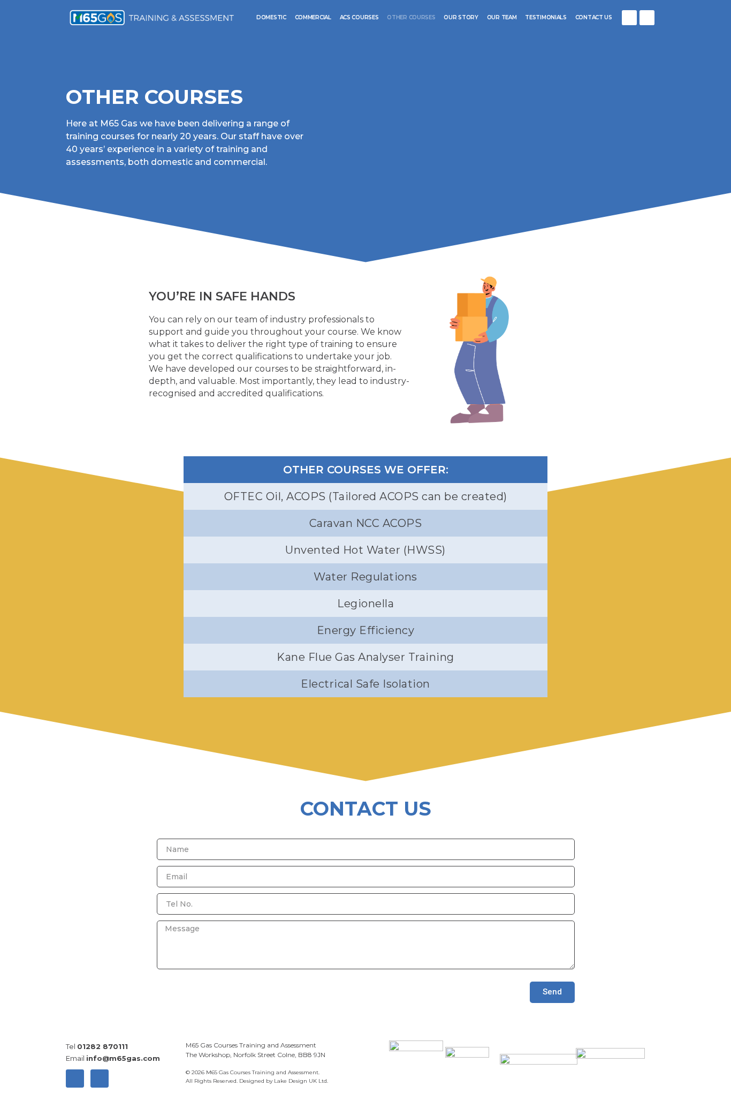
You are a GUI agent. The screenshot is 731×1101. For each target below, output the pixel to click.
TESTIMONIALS (545, 17)
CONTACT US (593, 17)
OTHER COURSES (411, 17)
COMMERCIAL (313, 17)
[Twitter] (629, 17)
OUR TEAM (502, 17)
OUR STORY (461, 17)
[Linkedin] (646, 17)
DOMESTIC (271, 17)
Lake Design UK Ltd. (301, 1080)
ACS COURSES (359, 17)
